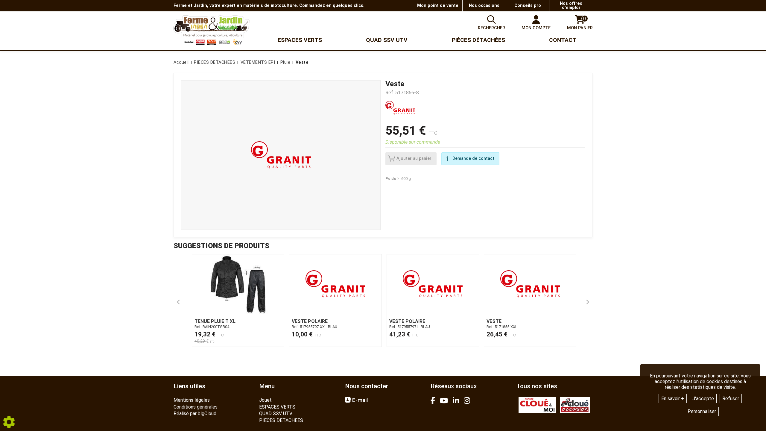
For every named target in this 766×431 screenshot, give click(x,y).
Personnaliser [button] (702, 411)
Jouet (265, 400)
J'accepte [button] (703, 398)
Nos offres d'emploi (571, 5)
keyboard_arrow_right (587, 302)
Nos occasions (484, 5)
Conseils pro (527, 5)
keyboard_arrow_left (178, 302)
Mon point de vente (437, 5)
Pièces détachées (478, 40)
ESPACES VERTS (277, 407)
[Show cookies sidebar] (9, 422)
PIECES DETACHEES (281, 420)
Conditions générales (196, 407)
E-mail (359, 400)
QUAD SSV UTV (275, 413)
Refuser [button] (730, 398)
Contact (562, 40)
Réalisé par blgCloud (195, 413)
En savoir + (672, 398)
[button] (301, 62)
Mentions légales (192, 400)
